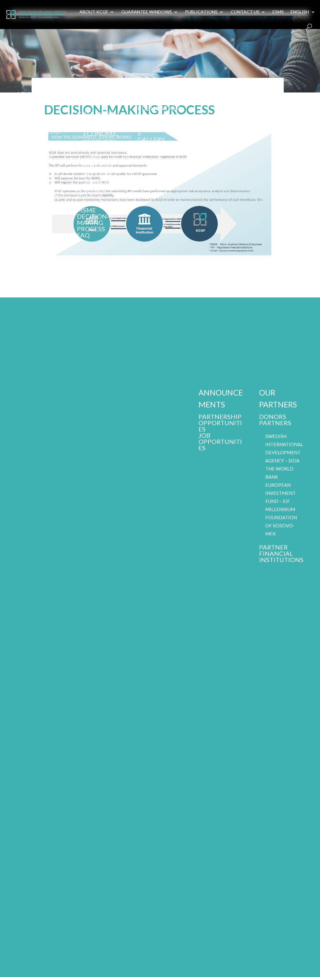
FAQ (83, 235)
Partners (275, 422)
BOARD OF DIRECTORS (33, 153)
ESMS (278, 11)
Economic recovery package (33, 225)
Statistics (155, 120)
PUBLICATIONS (201, 11)
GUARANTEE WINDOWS (146, 11)
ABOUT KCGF (93, 11)
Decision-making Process (93, 222)
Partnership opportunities (220, 423)
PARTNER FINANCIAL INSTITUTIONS (281, 553)
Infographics (160, 130)
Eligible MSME (90, 207)
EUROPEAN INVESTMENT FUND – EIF (280, 493)
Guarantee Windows (96, 117)
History (29, 168)
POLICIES (30, 175)
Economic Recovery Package (100, 141)
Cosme (94, 190)
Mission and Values (37, 122)
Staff (25, 162)
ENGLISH (300, 11)
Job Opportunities (220, 441)
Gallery (151, 139)
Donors (272, 416)
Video (147, 145)
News (147, 102)
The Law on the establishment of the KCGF (37, 193)
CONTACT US (245, 11)
